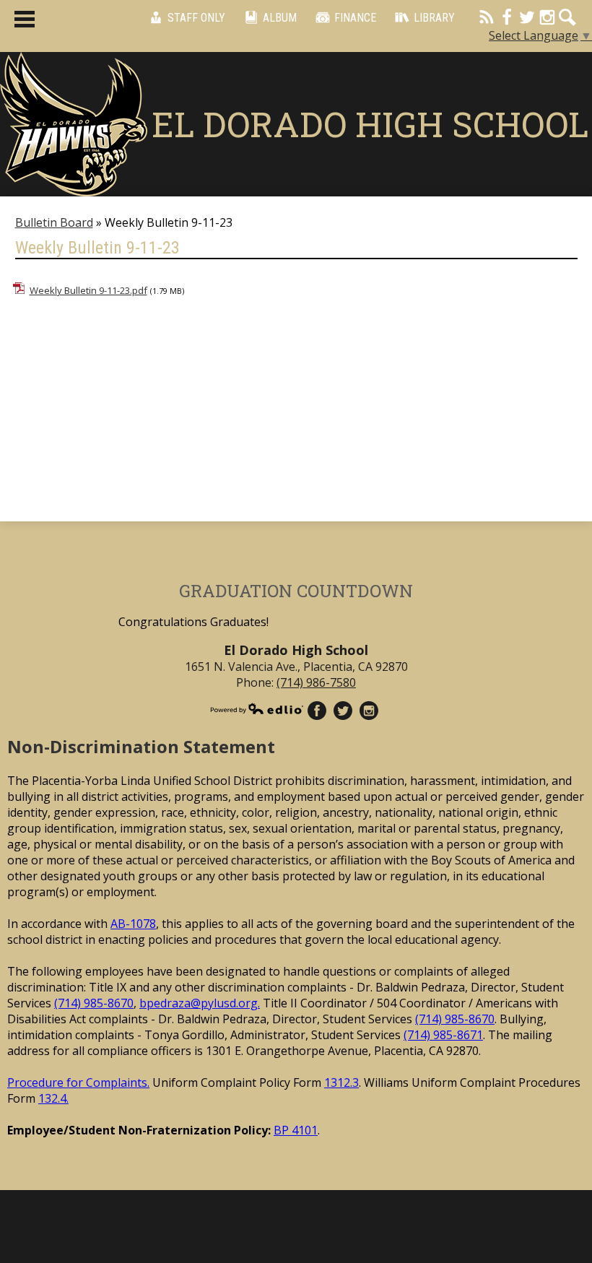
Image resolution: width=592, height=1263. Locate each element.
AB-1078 (133, 924)
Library (434, 18)
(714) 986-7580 (316, 682)
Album (280, 18)
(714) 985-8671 (443, 1035)
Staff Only (196, 18)
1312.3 (341, 1082)
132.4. (53, 1098)
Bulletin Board (54, 222)
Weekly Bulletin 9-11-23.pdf (88, 290)
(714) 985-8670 (94, 1003)
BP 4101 (296, 1130)
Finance (355, 18)
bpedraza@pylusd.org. (199, 1003)
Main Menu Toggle (24, 19)
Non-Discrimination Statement (141, 746)
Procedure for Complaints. (78, 1082)
